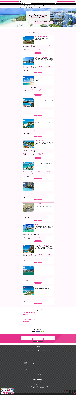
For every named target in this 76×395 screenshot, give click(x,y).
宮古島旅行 (29, 363)
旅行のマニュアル (42, 387)
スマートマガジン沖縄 (29, 386)
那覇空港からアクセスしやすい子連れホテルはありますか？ (31, 314)
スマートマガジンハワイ (36, 387)
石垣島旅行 (26, 363)
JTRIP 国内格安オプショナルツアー (41, 381)
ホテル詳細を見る (38, 72)
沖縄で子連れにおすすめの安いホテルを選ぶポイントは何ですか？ (32, 312)
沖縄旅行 (26, 362)
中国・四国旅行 (36, 365)
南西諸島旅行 (32, 365)
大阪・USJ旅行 (26, 369)
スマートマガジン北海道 (35, 386)
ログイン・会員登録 (54, 3)
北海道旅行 (26, 365)
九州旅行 (29, 365)
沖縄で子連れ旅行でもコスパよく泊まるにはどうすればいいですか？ (32, 321)
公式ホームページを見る (40, 49)
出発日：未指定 (28, 5)
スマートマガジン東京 (42, 386)
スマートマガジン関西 (47, 386)
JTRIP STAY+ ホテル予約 (34, 381)
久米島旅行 (33, 363)
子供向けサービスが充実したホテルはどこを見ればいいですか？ (31, 319)
